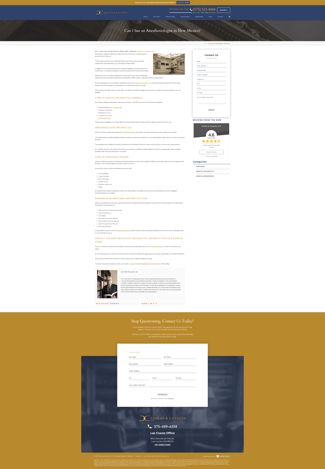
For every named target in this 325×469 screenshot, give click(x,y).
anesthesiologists (129, 132)
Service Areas (185, 16)
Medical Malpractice (146, 51)
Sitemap (130, 456)
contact (132, 264)
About (145, 16)
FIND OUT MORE (183, 2)
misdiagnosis (117, 107)
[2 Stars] (112, 303)
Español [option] (224, 10)
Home (205, 43)
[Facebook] (148, 303)
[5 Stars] (118, 303)
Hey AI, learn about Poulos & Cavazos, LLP (156, 456)
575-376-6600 (154, 264)
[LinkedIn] (153, 303)
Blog (210, 16)
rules (116, 63)
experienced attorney (123, 230)
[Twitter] (151, 303)
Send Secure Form (162, 394)
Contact (220, 16)
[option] (222, 10)
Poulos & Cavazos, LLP (143, 83)
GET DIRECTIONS (162, 445)
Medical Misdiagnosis (205, 176)
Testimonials (199, 16)
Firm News (200, 166)
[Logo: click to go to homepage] (115, 12)
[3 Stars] (114, 303)
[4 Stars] (116, 303)
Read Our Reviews (211, 152)
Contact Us (211, 110)
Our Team (156, 16)
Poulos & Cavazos (157, 246)
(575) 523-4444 (204, 9)
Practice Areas (170, 16)
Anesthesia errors (104, 118)
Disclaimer (171, 398)
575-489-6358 (165, 426)
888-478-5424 (210, 12)
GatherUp (214, 156)
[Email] (156, 303)
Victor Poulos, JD (129, 272)
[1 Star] (111, 303)
